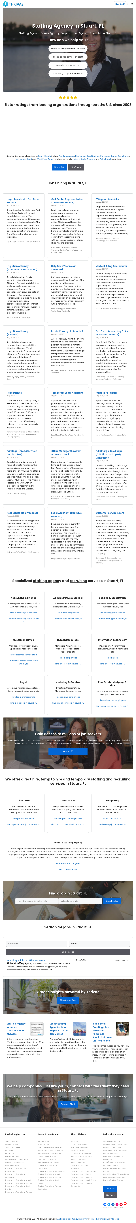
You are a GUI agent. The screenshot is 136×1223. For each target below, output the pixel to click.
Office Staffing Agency (47, 1156)
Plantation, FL (109, 379)
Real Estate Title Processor (22, 513)
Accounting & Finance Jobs (16, 1159)
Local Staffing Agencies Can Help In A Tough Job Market (59, 1029)
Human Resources (68, 640)
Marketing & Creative (68, 682)
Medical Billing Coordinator (111, 266)
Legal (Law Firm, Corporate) (114, 1162)
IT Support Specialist (108, 199)
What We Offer (43, 1144)
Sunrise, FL (66, 311)
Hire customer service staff (23, 654)
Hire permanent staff (23, 818)
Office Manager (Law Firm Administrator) (66, 452)
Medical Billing (109, 308)
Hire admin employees (68, 612)
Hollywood (20, 159)
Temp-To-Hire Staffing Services (50, 1150)
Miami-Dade (80, 159)
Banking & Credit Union (112, 598)
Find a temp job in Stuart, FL (112, 824)
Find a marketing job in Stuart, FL (68, 702)
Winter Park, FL (111, 240)
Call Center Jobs (12, 1165)
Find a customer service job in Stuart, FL (23, 662)
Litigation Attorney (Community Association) (22, 267)
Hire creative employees (68, 696)
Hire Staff (120, 4)
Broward (91, 159)
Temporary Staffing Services (49, 1153)
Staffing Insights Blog (79, 1159)
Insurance (107, 1159)
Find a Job (59, 167)
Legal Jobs (9, 1153)
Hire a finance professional (23, 612)
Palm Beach (106, 159)
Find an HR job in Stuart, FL (67, 663)
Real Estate (22, 552)
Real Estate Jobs (12, 1156)
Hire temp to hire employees (68, 818)
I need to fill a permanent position (68, 48)
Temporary (112, 800)
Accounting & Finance (105, 377)
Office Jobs (9, 1150)
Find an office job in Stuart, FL (68, 618)
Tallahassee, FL (65, 499)
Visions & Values (77, 1150)
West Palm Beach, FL (117, 435)
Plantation (80, 156)
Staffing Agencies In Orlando (49, 1177)
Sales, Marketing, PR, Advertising (116, 1174)
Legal (9, 241)
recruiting (78, 580)
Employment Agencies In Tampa (18, 1192)
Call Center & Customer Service (64, 247)
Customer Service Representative (64, 250)
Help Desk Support (103, 238)
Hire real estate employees (112, 700)
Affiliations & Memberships (81, 1156)
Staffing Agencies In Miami (49, 1174)
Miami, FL (118, 308)
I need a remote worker (68, 65)
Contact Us (42, 1189)
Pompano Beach (108, 156)
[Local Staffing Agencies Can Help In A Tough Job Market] (79, 1034)
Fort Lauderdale (66, 156)
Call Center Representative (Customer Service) (67, 201)
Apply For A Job (11, 1144)
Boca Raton (123, 156)
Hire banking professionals (112, 612)
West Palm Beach (45, 159)
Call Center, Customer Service (115, 1150)
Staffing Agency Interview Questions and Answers (16, 1029)
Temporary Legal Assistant (67, 392)
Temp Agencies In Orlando (81, 1177)
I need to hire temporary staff (68, 56)
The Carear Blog (68, 1000)
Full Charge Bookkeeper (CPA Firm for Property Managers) (109, 454)
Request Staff (68, 1104)
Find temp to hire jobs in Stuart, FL (67, 824)
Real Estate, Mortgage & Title (112, 684)
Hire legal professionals (23, 696)
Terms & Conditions (99, 1218)
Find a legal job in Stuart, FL (23, 702)
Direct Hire (24, 800)
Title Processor (33, 552)
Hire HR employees (68, 657)
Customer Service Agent (110, 513)
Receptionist (14, 392)
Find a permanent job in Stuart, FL (23, 824)
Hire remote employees (68, 863)
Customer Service (23, 640)
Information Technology (112, 640)
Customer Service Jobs (14, 1162)
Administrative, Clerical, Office (115, 1144)
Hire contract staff (112, 818)
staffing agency (47, 580)
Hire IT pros (112, 657)
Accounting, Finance (111, 1141)
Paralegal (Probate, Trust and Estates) (22, 452)
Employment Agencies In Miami (18, 1180)
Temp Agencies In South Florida (83, 1180)
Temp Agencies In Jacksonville (83, 1171)
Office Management (111, 1165)
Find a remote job (68, 869)
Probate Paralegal (106, 392)
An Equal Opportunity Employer (72, 1218)
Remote (36, 241)
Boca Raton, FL (20, 317)
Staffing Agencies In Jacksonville (51, 1171)
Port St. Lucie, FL (20, 434)
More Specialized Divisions (48, 1162)
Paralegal (73, 370)
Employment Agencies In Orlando (18, 1183)
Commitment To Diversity (81, 1153)
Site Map (114, 1218)
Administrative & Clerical (68, 598)
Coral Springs (92, 156)
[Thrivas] (12, 4)
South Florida (44, 156)
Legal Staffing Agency (47, 1159)
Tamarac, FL (56, 373)
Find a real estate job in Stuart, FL (112, 706)
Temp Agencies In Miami (81, 1174)
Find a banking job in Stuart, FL (112, 618)
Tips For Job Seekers (13, 1147)
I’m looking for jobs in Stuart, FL (68, 73)
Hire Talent (76, 167)
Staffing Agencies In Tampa (49, 1186)
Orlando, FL (100, 563)
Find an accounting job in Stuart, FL (23, 620)
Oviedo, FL (29, 241)
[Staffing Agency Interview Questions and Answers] (37, 1034)
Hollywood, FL (12, 552)
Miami (29, 159)
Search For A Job (12, 1141)
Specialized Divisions (79, 1147)
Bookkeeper (119, 497)
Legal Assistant (18, 241)
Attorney (10, 317)
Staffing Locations (78, 1162)
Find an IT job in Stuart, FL (112, 663)
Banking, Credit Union (112, 1147)
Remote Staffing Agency (68, 842)
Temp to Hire (67, 800)
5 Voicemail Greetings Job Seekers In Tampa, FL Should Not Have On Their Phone (102, 1032)
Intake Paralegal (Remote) (67, 331)
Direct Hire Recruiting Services (50, 1147)
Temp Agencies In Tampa (81, 1183)
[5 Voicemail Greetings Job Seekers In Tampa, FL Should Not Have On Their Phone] (122, 1034)
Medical (99, 308)
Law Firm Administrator (60, 496)
